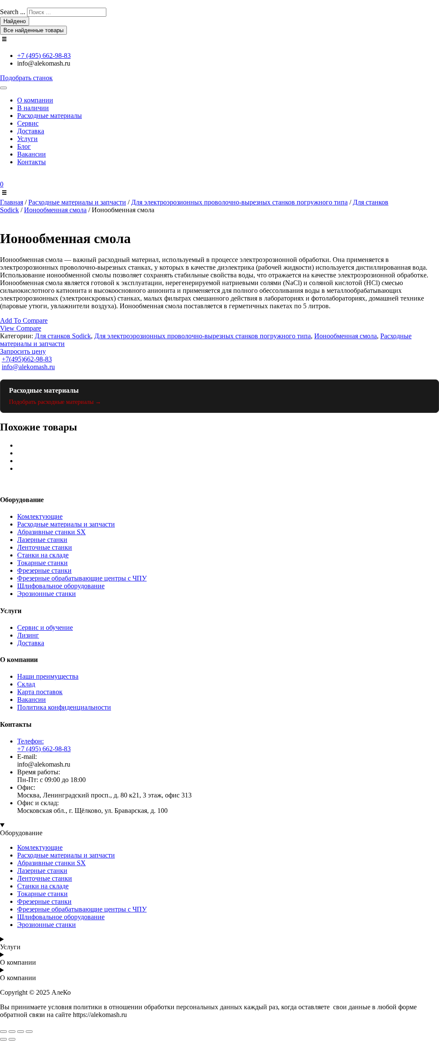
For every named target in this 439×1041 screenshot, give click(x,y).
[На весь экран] (12, 1031)
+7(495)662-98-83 (27, 359)
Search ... (12, 11)
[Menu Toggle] (3, 88)
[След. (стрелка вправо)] (12, 1039)
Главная (11, 202)
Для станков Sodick (63, 336)
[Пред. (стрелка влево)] (3, 1039)
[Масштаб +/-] (3, 1031)
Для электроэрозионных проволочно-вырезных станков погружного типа (239, 202)
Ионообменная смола (55, 210)
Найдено (14, 21)
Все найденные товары (33, 30)
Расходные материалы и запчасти (77, 202)
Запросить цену (23, 351)
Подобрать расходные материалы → (55, 402)
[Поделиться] (20, 1031)
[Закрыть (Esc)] (29, 1031)
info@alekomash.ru (28, 366)
